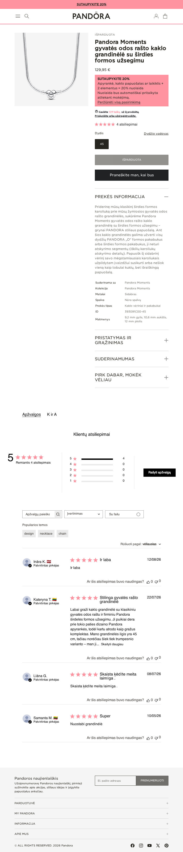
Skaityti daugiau (112, 644)
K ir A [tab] (52, 415)
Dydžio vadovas (156, 133)
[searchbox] (38, 514)
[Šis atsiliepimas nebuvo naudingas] (156, 581)
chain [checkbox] (62, 533)
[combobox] (83, 514)
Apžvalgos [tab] (31, 415)
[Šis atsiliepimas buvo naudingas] (148, 582)
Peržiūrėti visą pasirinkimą (119, 102)
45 (104, 145)
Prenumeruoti (152, 780)
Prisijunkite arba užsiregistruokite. (115, 116)
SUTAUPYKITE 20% (91, 4)
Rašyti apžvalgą (159, 472)
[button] (18, 16)
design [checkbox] (29, 533)
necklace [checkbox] (46, 533)
